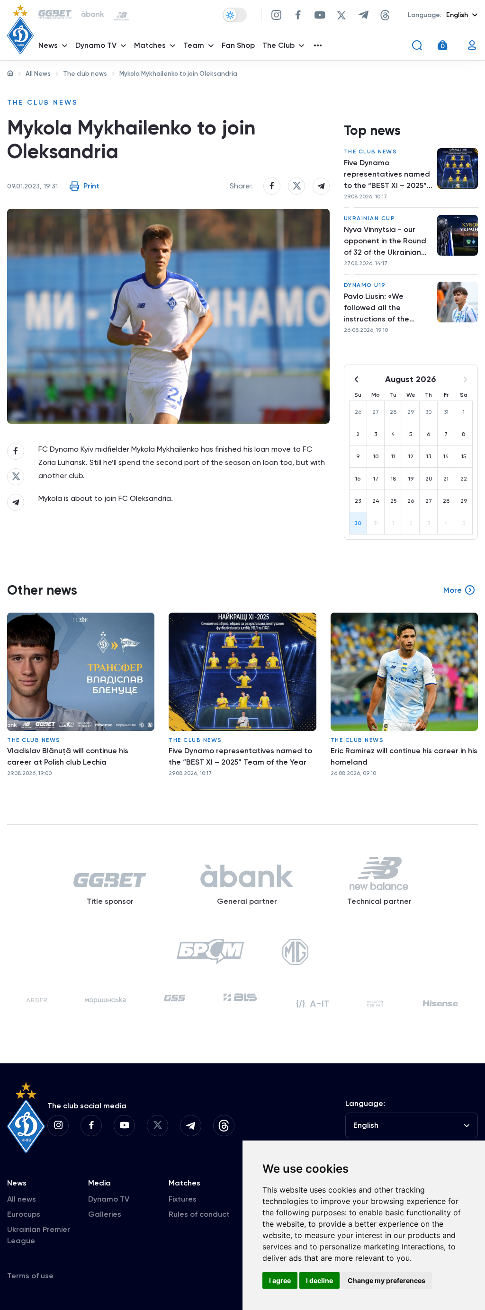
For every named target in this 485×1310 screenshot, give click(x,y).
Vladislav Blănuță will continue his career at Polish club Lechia (67, 756)
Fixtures (183, 1198)
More (452, 590)
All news (21, 1198)
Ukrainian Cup (369, 218)
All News (38, 73)
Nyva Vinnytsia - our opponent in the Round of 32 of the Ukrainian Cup (385, 241)
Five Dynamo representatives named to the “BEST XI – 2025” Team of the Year (387, 174)
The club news (85, 73)
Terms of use (30, 1275)
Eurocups (23, 1214)
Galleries (104, 1214)
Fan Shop (238, 45)
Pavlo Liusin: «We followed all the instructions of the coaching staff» (376, 308)
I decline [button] (319, 1280)
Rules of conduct (199, 1214)
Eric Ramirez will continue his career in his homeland (404, 756)
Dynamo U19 (365, 285)
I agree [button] (280, 1280)
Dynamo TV (108, 1198)
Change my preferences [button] (386, 1280)
